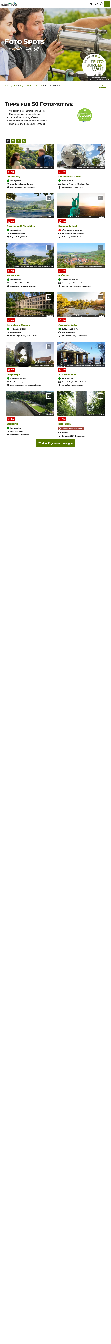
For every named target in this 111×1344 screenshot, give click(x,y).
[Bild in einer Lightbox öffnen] (84, 115)
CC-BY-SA (101, 167)
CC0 (103, 266)
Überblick (39, 86)
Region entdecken (26, 86)
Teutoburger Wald (11, 86)
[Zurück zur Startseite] (9, 4)
